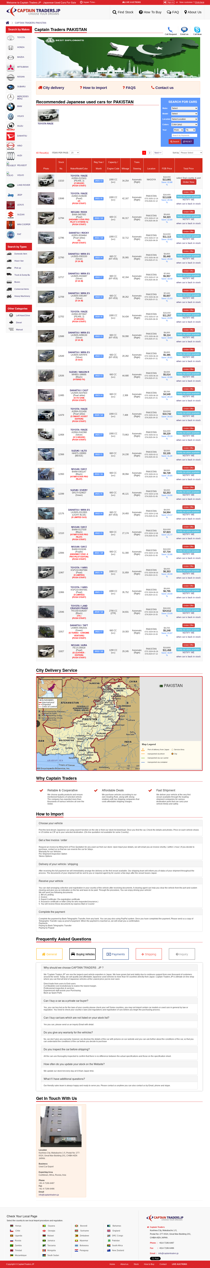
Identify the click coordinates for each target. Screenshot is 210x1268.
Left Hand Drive (23, 315)
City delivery (53, 88)
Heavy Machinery (22, 296)
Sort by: (176, 153)
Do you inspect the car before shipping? (67, 1049)
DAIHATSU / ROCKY (79, 233)
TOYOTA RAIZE (45, 123)
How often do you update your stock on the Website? (74, 1064)
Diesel (19, 322)
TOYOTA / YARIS (79, 567)
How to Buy (149, 1264)
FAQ (175, 12)
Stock (136, 1264)
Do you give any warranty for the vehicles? (68, 1032)
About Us (194, 12)
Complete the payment (52, 912)
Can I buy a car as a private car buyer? (66, 1001)
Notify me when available (188, 196)
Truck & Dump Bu (22, 275)
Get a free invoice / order (53, 840)
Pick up (17, 268)
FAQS (131, 88)
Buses (17, 282)
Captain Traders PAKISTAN (30, 23)
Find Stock (125, 12)
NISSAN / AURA (79, 645)
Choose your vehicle (51, 823)
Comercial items (21, 289)
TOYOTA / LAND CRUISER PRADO (79, 607)
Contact (163, 1264)
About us (124, 1264)
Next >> (158, 153)
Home (112, 1264)
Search (175, 141)
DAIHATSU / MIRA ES (79, 254)
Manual (19, 329)
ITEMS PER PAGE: (61, 153)
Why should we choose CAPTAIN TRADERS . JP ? (74, 967)
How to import (95, 88)
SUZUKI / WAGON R (79, 372)
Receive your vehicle (51, 881)
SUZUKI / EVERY (79, 490)
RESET (188, 141)
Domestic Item (20, 254)
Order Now (188, 182)
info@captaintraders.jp (49, 1195)
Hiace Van (19, 261)
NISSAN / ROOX (79, 212)
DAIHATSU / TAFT (79, 625)
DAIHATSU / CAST (79, 390)
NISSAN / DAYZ (79, 469)
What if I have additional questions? (64, 1079)
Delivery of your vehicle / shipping (58, 864)
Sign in (170, 2)
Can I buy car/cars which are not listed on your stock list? (76, 1017)
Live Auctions (133, 2)
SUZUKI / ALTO (79, 451)
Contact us (164, 88)
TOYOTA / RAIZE (79, 176)
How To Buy (152, 12)
